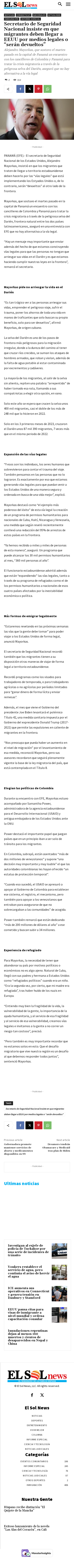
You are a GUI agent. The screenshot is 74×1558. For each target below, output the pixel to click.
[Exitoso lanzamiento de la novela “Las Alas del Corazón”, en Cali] (63, 1530)
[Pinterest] (38, 89)
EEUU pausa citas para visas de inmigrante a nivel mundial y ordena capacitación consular (26, 1314)
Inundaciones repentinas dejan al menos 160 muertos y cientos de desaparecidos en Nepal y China (28, 1337)
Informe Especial (30, 19)
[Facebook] (20, 89)
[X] (29, 89)
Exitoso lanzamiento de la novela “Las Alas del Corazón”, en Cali (26, 1528)
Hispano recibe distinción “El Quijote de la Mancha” (24, 1508)
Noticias (9, 15)
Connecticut (24, 15)
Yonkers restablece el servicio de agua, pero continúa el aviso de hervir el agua (29, 1272)
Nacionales (39, 15)
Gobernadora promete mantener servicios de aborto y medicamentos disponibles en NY (18, 1149)
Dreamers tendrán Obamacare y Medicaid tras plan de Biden (56, 1147)
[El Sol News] (20, 5)
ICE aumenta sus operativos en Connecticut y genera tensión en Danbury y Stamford (28, 1293)
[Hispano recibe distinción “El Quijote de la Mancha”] (63, 1511)
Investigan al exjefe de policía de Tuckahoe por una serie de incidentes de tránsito (28, 1250)
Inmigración (12, 19)
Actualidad (54, 15)
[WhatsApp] (48, 89)
